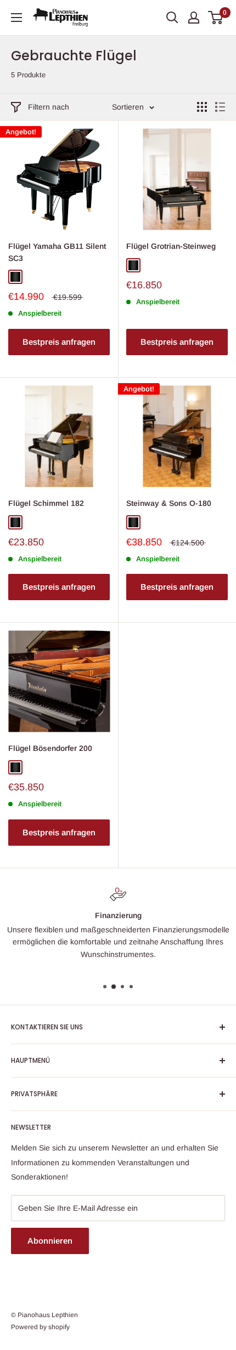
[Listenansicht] (220, 107)
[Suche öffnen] (172, 18)
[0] (216, 17)
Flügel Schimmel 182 (46, 503)
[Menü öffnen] (16, 17)
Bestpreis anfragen (59, 341)
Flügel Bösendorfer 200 (50, 748)
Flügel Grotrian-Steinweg (171, 246)
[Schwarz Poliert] (15, 277)
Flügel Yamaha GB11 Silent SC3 (57, 252)
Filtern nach (48, 106)
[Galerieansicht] (202, 107)
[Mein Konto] (193, 18)
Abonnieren (49, 1240)
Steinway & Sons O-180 (168, 503)
